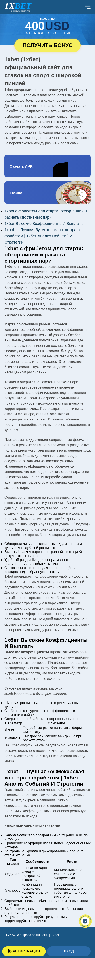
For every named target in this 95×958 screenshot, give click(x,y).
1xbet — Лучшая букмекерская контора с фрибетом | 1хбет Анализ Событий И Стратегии (42, 236)
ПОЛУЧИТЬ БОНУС (47, 45)
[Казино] (47, 192)
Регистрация (26, 951)
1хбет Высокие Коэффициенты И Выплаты (44, 223)
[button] (85, 934)
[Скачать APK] (47, 166)
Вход (69, 951)
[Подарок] (85, 921)
